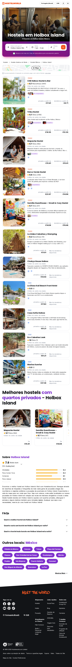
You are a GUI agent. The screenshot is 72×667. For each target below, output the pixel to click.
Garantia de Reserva (50, 613)
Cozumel (52, 561)
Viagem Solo (51, 623)
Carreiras (62, 613)
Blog (48, 608)
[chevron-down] (21, 464)
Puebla (7, 561)
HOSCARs (50, 618)
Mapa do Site (7, 658)
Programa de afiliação (63, 629)
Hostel (30, 78)
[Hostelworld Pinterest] (9, 608)
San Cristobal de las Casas (26, 555)
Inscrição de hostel (63, 625)
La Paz (44, 567)
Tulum (38, 549)
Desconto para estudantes (50, 628)
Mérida (61, 555)
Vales (52, 653)
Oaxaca (7, 555)
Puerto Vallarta (37, 561)
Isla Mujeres (20, 561)
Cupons (46, 653)
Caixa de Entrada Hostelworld (63, 635)
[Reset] (26, 47)
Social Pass (50, 603)
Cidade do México (11, 549)
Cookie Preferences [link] (19, 658)
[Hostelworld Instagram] (13, 603)
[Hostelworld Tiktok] (13, 608)
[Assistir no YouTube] (4, 608)
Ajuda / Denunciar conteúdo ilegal (38, 631)
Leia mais (48, 73)
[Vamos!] (63, 47)
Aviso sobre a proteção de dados (14, 653)
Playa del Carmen (54, 549)
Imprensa (62, 608)
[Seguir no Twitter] (9, 603)
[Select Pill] (63, 3)
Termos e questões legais (34, 653)
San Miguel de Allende (13, 567)
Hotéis (37, 608)
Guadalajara (47, 555)
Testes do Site (60, 653)
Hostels (37, 603)
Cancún (27, 549)
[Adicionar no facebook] (4, 603)
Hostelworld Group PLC (63, 603)
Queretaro (32, 567)
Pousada (38, 613)
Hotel (29, 283)
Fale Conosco (39, 625)
